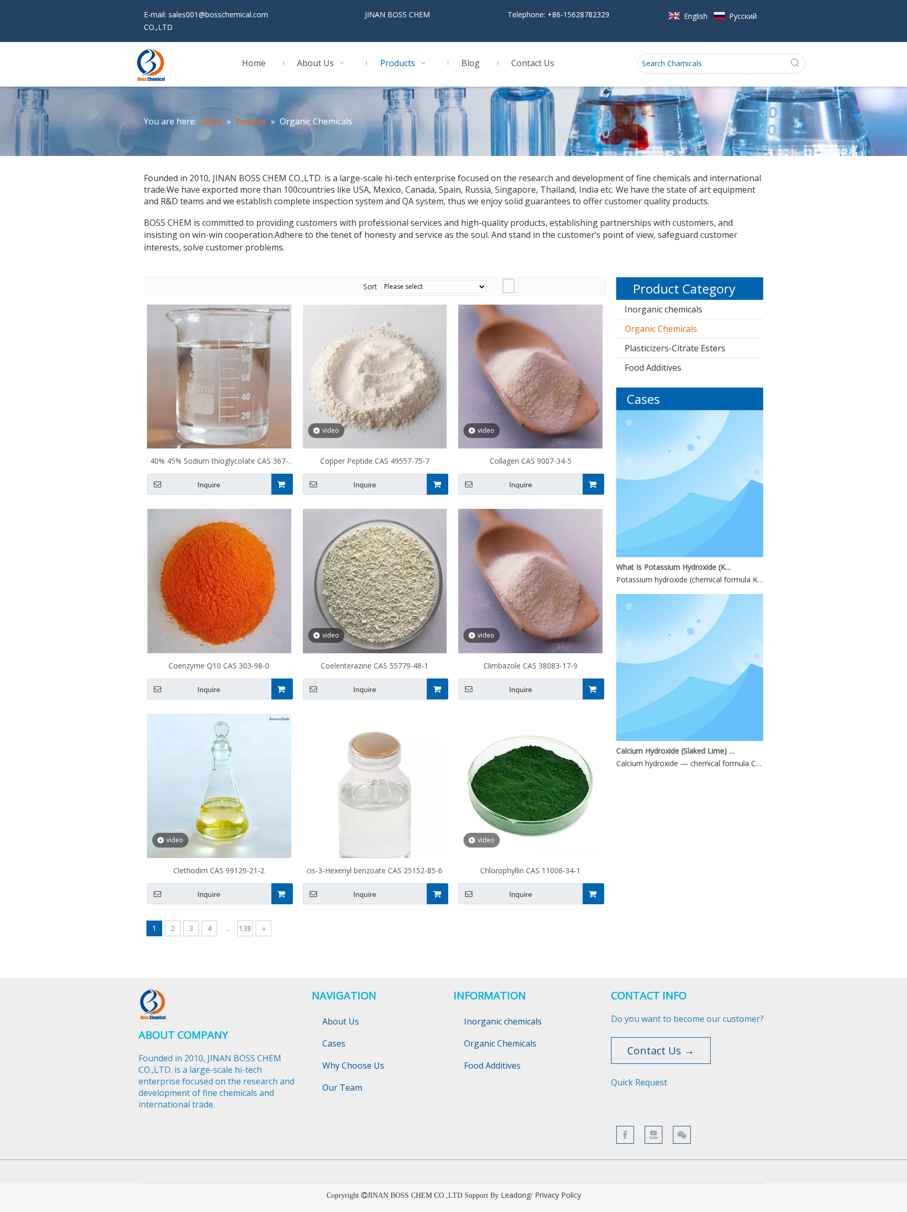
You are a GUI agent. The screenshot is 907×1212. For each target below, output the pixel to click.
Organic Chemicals (661, 329)
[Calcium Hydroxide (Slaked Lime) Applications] (689, 738)
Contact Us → (660, 1050)
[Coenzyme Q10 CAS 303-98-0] (219, 580)
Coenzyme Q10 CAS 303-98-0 (218, 666)
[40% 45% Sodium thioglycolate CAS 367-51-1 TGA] (219, 376)
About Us (340, 1021)
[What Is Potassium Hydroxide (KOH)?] (689, 554)
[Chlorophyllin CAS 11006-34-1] (530, 785)
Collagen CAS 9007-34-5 (531, 461)
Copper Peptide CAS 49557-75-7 (374, 461)
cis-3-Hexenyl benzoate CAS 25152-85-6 (374, 870)
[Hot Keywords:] (795, 63)
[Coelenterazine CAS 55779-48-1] (375, 580)
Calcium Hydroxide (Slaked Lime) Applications (675, 751)
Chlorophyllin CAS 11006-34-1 (530, 870)
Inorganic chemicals (663, 309)
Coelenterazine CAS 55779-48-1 (374, 666)
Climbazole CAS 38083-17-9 (530, 666)
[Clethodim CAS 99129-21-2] (219, 785)
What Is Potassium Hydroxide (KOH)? (675, 567)
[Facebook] (625, 1135)
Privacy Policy (558, 1195)
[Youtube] (653, 1135)
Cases (333, 1043)
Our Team (342, 1087)
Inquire (208, 484)
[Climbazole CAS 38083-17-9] (530, 580)
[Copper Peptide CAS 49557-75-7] (375, 376)
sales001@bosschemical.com (218, 14)
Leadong (516, 1195)
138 (245, 928)
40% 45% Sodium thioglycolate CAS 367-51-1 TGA (219, 462)
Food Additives (653, 367)
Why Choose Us (353, 1065)
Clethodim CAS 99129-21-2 (219, 870)
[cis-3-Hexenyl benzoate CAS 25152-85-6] (375, 809)
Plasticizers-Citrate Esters (675, 348)
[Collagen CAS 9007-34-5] (530, 376)
